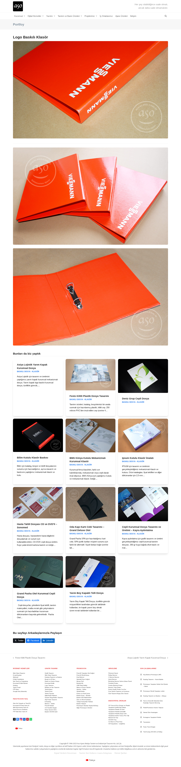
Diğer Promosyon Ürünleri (84, 707)
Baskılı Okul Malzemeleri (84, 697)
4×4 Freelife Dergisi (51, 707)
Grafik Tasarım (49, 673)
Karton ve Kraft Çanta (83, 693)
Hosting (15, 685)
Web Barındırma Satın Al (20, 707)
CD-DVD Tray (112, 719)
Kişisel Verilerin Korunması (65, 753)
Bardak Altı (80, 683)
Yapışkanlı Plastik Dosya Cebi (117, 713)
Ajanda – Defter (81, 689)
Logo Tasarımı (49, 685)
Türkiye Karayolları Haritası (85, 701)
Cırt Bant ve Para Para (115, 721)
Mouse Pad (80, 681)
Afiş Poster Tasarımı (51, 699)
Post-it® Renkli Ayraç (83, 675)
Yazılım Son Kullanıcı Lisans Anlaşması (95, 753)
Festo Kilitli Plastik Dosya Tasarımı (89, 396)
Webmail (15, 677)
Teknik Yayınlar (49, 693)
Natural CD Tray (113, 717)
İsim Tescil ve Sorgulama (20, 681)
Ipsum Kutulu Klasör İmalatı (138, 458)
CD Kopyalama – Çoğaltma (116, 723)
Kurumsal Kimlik (49, 683)
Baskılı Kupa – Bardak (83, 695)
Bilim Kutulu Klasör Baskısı (32, 457)
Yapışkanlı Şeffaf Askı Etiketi (117, 707)
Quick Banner (112, 679)
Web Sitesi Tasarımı (19, 673)
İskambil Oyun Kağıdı (83, 679)
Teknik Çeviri (48, 691)
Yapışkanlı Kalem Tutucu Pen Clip (118, 715)
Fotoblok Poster (113, 683)
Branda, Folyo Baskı (114, 687)
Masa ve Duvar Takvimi (83, 687)
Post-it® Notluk (49, 705)
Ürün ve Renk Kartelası (84, 699)
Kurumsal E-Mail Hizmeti (20, 683)
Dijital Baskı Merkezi (51, 695)
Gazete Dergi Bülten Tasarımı (54, 697)
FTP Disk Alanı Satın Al (20, 711)
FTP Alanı (16, 689)
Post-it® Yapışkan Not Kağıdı (85, 673)
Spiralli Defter (81, 691)
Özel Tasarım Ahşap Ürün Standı (118, 693)
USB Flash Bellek (82, 685)
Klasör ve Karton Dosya (52, 681)
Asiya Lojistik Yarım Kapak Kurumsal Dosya (146, 658)
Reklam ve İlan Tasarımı (52, 687)
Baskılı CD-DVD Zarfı (51, 711)
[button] (165, 16)
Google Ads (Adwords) (20, 691)
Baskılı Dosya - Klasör (28, 372)
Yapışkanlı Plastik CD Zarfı (116, 709)
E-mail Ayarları (17, 675)
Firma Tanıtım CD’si (50, 709)
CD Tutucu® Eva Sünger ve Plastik (119, 705)
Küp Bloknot (80, 677)
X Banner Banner (113, 677)
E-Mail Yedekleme (18, 679)
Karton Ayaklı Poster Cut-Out (117, 689)
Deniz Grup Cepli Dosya (135, 398)
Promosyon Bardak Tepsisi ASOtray (87, 705)
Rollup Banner (112, 675)
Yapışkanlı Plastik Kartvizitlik (116, 711)
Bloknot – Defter (50, 703)
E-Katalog (48, 701)
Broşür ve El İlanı (50, 679)
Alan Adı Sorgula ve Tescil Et (22, 703)
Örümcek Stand (113, 673)
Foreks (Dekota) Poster (115, 685)
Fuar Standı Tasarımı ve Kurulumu (118, 691)
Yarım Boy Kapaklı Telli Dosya (86, 593)
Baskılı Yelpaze (81, 703)
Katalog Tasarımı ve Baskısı (53, 677)
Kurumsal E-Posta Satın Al (21, 705)
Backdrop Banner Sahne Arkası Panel (120, 681)
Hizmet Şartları (120, 753)
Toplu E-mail (16, 687)
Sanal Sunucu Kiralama (20, 709)
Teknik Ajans (48, 689)
